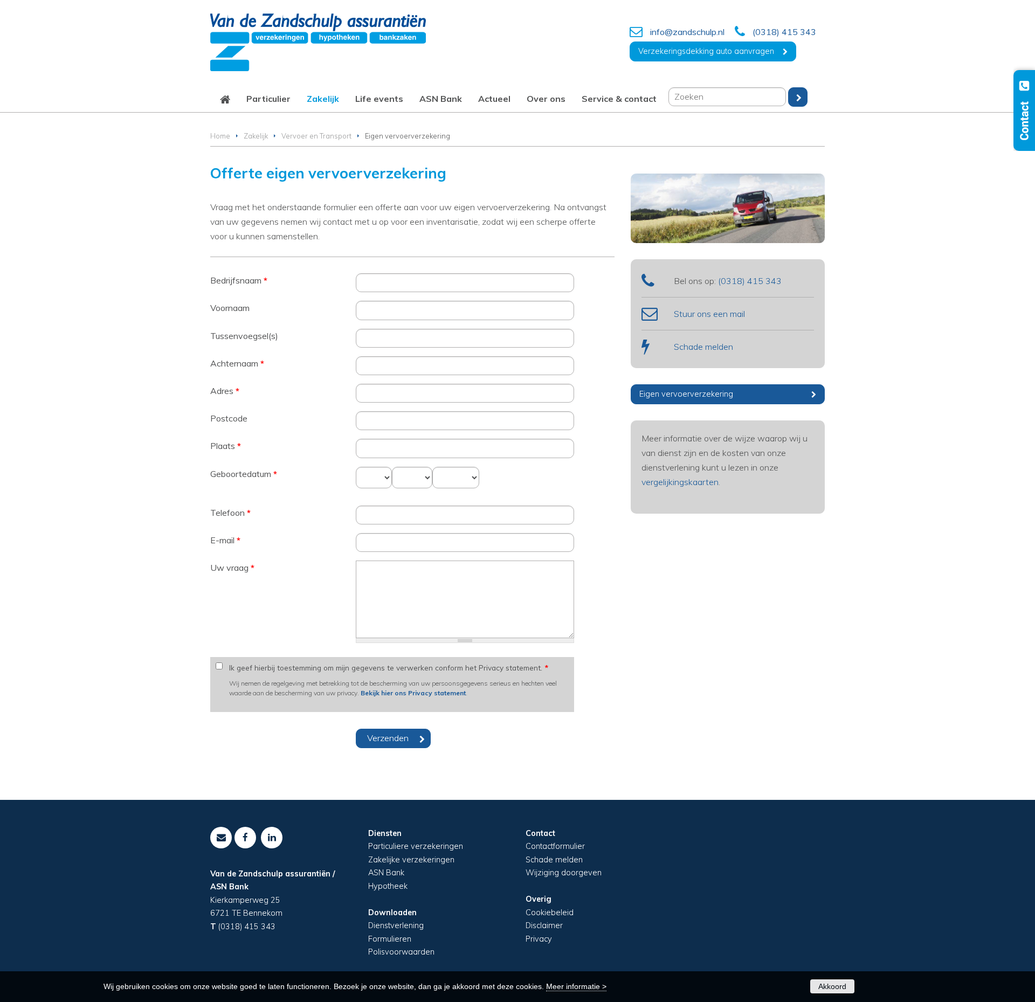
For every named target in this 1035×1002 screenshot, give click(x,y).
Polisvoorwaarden (401, 952)
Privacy (539, 939)
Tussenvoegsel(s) (244, 335)
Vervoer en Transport (316, 136)
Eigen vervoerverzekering (686, 394)
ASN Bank (386, 872)
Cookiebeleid (550, 912)
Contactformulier (555, 846)
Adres (224, 390)
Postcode (228, 418)
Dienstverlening (396, 925)
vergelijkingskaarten (680, 481)
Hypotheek (388, 886)
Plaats (225, 445)
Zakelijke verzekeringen (411, 860)
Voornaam (230, 307)
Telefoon (230, 512)
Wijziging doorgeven (564, 872)
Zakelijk (256, 136)
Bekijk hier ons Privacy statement (413, 693)
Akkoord (832, 986)
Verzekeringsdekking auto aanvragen (706, 51)
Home (220, 136)
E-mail (225, 540)
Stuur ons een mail (709, 313)
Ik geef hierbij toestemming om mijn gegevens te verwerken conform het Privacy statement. (388, 667)
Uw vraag (232, 567)
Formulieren (389, 939)
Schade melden (703, 346)
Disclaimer (544, 925)
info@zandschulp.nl (687, 31)
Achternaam (237, 363)
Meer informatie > (576, 986)
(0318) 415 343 (784, 31)
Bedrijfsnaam (238, 280)
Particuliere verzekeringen (415, 846)
